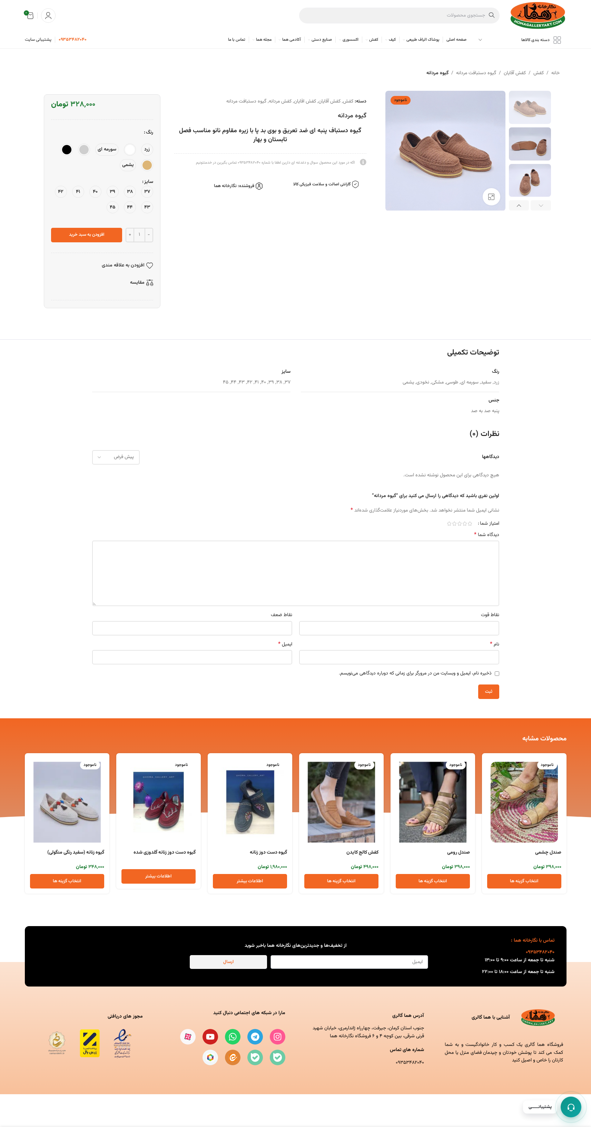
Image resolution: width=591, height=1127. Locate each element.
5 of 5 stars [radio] (449, 523)
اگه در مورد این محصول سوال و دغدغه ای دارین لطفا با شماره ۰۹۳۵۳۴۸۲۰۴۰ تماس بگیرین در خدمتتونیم (275, 163)
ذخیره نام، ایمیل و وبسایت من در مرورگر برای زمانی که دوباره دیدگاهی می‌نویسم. (415, 673)
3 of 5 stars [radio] (459, 523)
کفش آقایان (515, 73)
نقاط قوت (490, 615)
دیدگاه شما (486, 535)
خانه (555, 73)
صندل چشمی (548, 852)
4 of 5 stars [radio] (454, 523)
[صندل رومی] (433, 802)
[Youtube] (210, 1037)
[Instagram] (277, 1037)
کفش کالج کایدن (362, 852)
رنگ (149, 132)
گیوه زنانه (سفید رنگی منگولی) (75, 852)
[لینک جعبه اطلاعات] (73, 40)
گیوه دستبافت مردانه (476, 73)
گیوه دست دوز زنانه (268, 852)
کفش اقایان (305, 101)
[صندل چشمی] (524, 802)
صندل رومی (458, 852)
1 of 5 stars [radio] (470, 523)
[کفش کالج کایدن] (341, 802)
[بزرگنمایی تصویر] (491, 196)
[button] (541, 205)
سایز (148, 182)
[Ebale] (277, 1057)
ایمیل (285, 644)
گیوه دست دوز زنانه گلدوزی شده (165, 852)
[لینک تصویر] (87, 1043)
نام (494, 644)
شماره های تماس (407, 1050)
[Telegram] (255, 1037)
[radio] (147, 150)
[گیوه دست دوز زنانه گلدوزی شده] (158, 802)
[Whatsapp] (232, 1037)
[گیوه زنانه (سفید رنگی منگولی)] (67, 802)
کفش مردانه (280, 101)
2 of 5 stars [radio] (464, 523)
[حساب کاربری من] (48, 15)
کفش (538, 73)
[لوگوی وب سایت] (538, 16)
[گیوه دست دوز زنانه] (250, 802)
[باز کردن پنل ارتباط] (571, 1107)
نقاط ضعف (281, 615)
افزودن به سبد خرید (86, 234)
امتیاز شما (489, 523)
